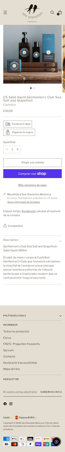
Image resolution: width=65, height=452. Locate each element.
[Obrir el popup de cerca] (52, 12)
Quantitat (9, 142)
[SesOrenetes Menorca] (32, 12)
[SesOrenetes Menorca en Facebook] (5, 404)
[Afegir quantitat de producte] (6, 149)
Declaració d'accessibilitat (20, 362)
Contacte (9, 356)
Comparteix (15, 226)
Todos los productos (16, 331)
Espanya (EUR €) (26, 417)
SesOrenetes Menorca (33, 423)
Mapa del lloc (11, 369)
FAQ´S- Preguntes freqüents (21, 344)
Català (6, 417)
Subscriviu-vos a (51, 392)
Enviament (29, 211)
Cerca (7, 337)
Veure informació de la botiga (23, 202)
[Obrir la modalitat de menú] (5, 12)
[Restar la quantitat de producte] (17, 149)
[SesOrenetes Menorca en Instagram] (11, 404)
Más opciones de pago (32, 185)
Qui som (8, 350)
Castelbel (9, 104)
